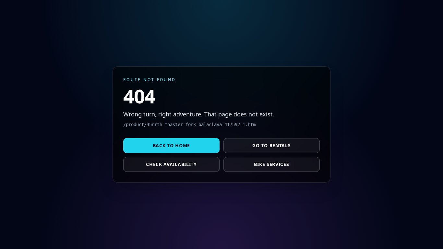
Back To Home (171, 145)
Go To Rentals (271, 145)
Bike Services (271, 164)
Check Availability (171, 164)
